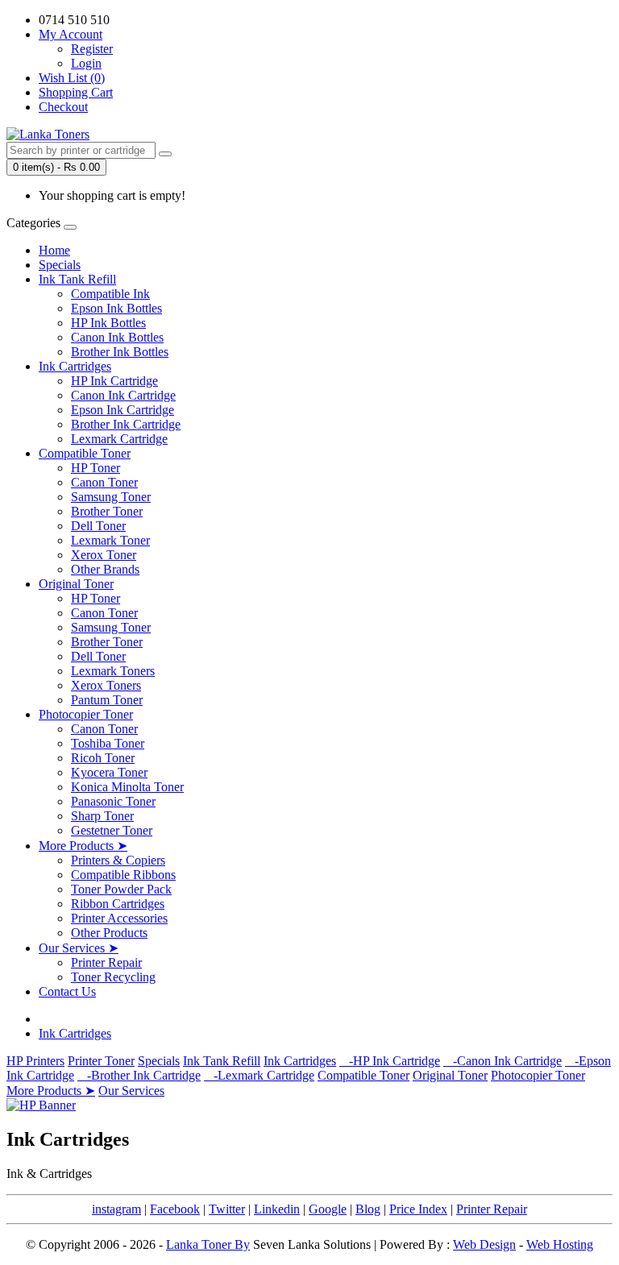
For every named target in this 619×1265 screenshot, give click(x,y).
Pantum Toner (107, 700)
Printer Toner (101, 1061)
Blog (367, 1209)
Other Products (109, 932)
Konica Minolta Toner (127, 787)
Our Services (131, 1090)
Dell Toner (98, 526)
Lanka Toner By (208, 1244)
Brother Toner (107, 511)
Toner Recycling (113, 977)
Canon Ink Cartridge (123, 395)
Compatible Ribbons (123, 874)
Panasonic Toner (113, 801)
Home (54, 250)
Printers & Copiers (118, 860)
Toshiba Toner (107, 743)
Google (328, 1209)
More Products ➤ (83, 845)
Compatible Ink (110, 294)
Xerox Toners (106, 685)
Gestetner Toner (111, 830)
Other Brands (105, 569)
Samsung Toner (111, 497)
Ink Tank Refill (77, 279)
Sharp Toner (102, 816)
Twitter (227, 1209)
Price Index (418, 1209)
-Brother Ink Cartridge (139, 1075)
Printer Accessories (119, 918)
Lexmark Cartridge (119, 439)
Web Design (484, 1244)
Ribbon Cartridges (117, 903)
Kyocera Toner (109, 772)
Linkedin (277, 1209)
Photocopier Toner (86, 714)
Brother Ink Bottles (119, 352)
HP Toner (95, 468)
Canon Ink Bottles (117, 337)
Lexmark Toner (110, 540)
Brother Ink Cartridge (126, 424)
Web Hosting (559, 1244)
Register (92, 49)
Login (86, 63)
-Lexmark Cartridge (259, 1075)
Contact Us (67, 991)
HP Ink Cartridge (114, 381)
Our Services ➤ (78, 948)
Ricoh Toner (103, 758)
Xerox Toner (103, 555)
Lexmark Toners (113, 671)
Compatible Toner (85, 453)
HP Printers (35, 1061)
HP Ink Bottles (108, 323)
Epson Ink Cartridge (122, 410)
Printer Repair (106, 962)
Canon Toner (104, 482)
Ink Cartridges (75, 366)
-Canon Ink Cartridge (502, 1061)
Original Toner (76, 584)
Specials (60, 265)
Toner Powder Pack (121, 889)
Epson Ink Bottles (116, 308)
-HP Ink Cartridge (389, 1061)
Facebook (175, 1209)
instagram (116, 1209)
